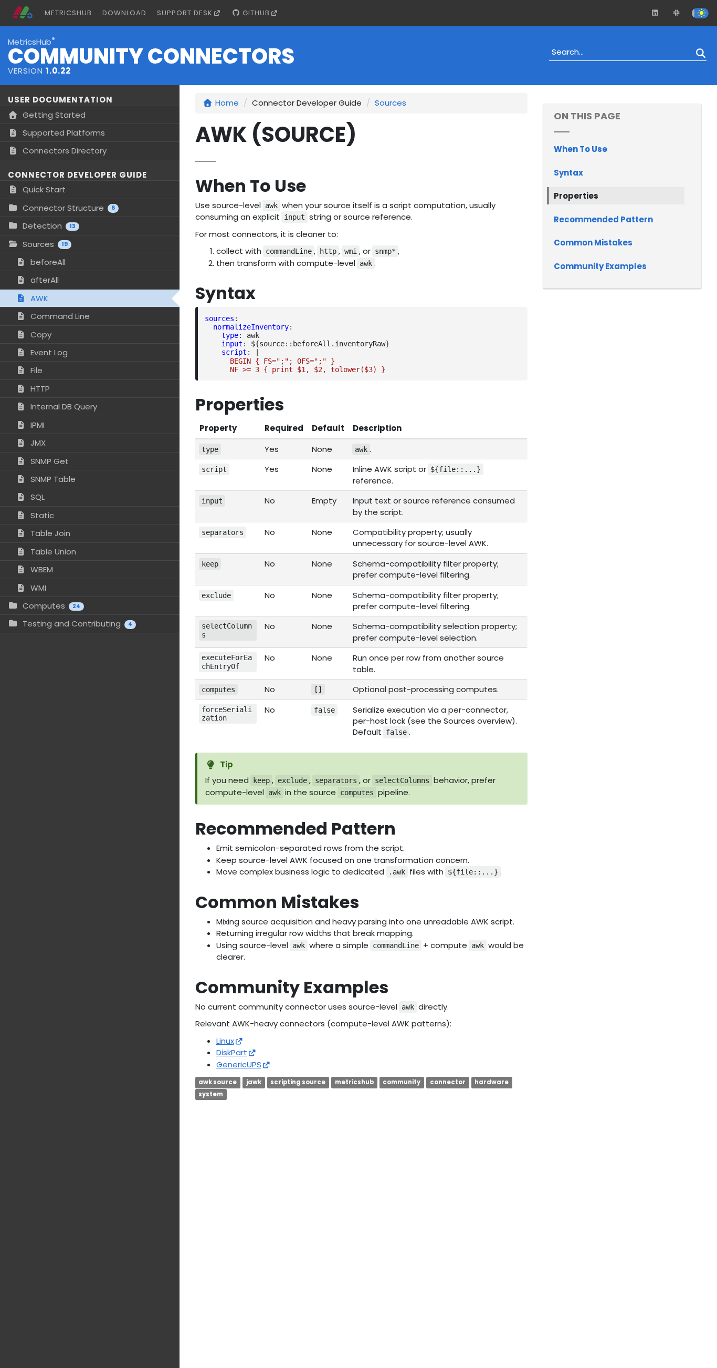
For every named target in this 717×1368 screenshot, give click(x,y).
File (35, 370)
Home (227, 102)
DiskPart (231, 1052)
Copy (39, 334)
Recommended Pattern (603, 219)
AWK (38, 298)
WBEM (40, 569)
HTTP (39, 388)
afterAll (43, 279)
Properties (576, 195)
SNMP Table (52, 479)
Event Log (48, 352)
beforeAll (47, 262)
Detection (48, 225)
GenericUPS (238, 1064)
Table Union (52, 551)
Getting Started (53, 114)
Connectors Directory (63, 150)
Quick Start (43, 189)
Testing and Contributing (76, 623)
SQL (36, 496)
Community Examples (600, 266)
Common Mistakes (593, 242)
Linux (225, 1040)
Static (41, 515)
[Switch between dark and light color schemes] (700, 12)
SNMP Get (48, 461)
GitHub (255, 13)
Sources (44, 244)
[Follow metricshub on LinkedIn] (655, 13)
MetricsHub (68, 13)
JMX (37, 442)
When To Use (580, 149)
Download (124, 13)
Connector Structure (67, 207)
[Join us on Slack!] (676, 13)
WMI (37, 587)
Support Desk (185, 13)
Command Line (59, 316)
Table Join (49, 533)
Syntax (568, 172)
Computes (50, 605)
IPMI (36, 424)
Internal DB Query (62, 406)
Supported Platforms (62, 132)
